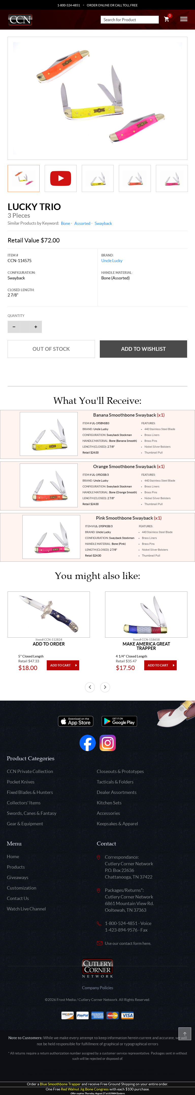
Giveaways (17, 877)
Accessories (108, 813)
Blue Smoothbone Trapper (60, 1084)
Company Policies (97, 987)
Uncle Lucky (111, 260)
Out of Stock (51, 349)
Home (13, 856)
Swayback (103, 223)
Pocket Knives (21, 781)
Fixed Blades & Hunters (30, 792)
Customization (21, 888)
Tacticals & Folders (115, 781)
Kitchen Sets (109, 802)
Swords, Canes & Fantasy (31, 813)
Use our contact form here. (128, 943)
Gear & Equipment (25, 823)
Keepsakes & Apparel (117, 823)
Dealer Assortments (117, 792)
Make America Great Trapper (146, 646)
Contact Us (18, 898)
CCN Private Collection (30, 771)
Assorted (82, 223)
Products (16, 867)
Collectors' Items (24, 802)
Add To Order (49, 644)
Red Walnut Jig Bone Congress (85, 1089)
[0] (166, 20)
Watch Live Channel (26, 908)
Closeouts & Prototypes (120, 771)
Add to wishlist (143, 349)
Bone (65, 223)
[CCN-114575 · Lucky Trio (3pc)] (97, 98)
